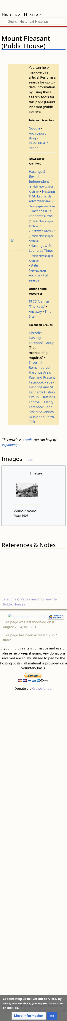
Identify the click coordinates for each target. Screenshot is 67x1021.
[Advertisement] (33, 847)
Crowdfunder (42, 688)
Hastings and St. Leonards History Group (42, 392)
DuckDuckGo (39, 143)
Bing (32, 138)
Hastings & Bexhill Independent (41, 181)
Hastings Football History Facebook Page (42, 402)
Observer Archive (42, 236)
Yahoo (34, 148)
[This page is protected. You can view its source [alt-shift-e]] (44, 56)
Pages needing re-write (39, 599)
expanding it (11, 444)
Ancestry (35, 311)
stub (28, 439)
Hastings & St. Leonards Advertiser (42, 198)
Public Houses (14, 604)
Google (34, 128)
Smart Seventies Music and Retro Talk (41, 417)
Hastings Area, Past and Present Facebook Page (42, 377)
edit (30, 460)
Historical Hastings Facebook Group (41, 338)
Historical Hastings (21, 14)
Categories (9, 599)
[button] (29, 1016)
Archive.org (38, 133)
